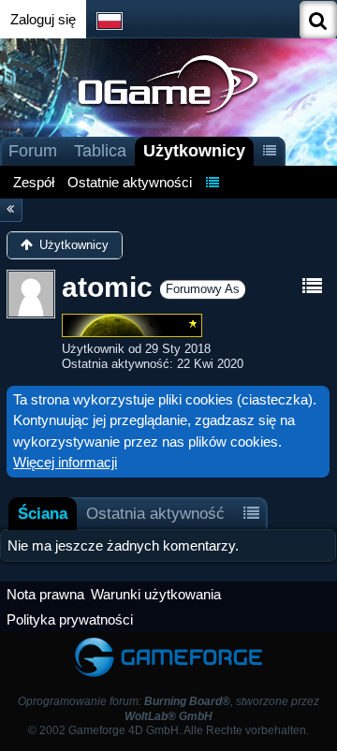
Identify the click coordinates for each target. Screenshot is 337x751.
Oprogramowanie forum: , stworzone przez (168, 708)
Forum (32, 150)
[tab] (42, 513)
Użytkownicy (194, 150)
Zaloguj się (43, 19)
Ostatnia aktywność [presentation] (155, 513)
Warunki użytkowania (156, 594)
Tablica (100, 150)
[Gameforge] (168, 641)
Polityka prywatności (70, 619)
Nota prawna (45, 594)
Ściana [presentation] (42, 513)
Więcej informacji (65, 462)
